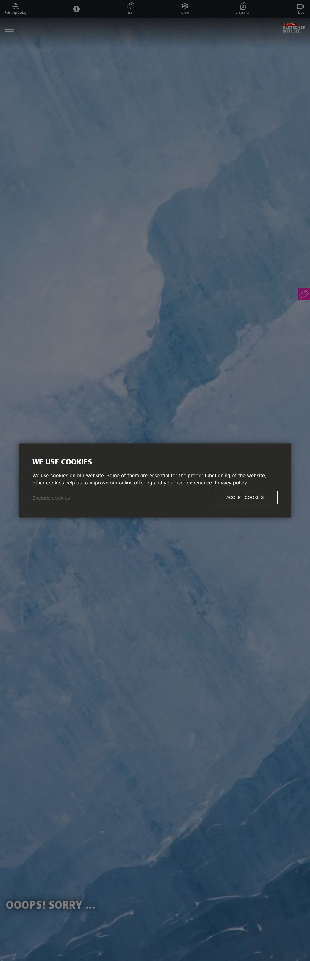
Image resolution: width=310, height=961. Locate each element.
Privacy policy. (231, 483)
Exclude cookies (51, 498)
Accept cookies (245, 497)
